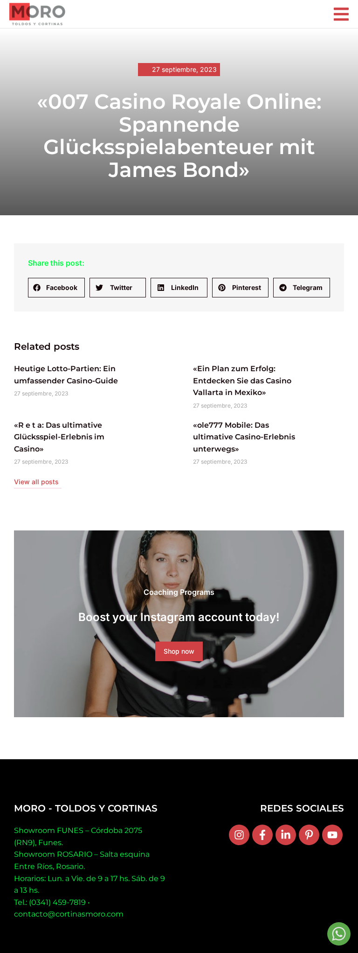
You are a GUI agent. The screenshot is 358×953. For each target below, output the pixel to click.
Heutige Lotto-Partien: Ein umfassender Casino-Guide (66, 374)
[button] (56, 287)
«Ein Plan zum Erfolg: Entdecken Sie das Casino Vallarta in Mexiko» (242, 380)
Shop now (179, 651)
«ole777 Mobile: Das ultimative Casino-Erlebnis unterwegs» (244, 437)
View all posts (36, 482)
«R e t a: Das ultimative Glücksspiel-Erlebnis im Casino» (59, 437)
